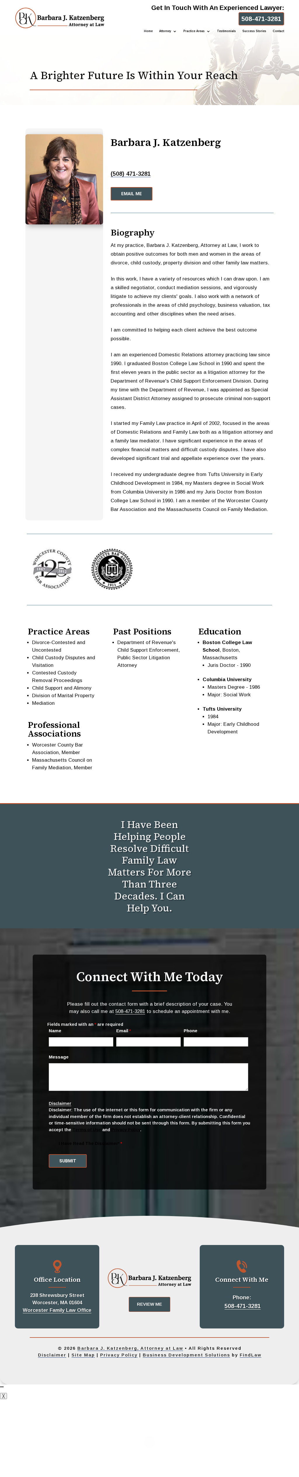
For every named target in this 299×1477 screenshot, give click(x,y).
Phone (190, 1030)
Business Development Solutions (186, 1354)
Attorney (165, 31)
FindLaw (250, 1354)
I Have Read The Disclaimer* (90, 1143)
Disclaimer (60, 1103)
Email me (131, 193)
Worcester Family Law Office (57, 1310)
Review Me (149, 1304)
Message (59, 1056)
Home (148, 31)
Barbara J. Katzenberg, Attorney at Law (130, 1348)
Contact (278, 31)
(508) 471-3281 (131, 173)
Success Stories (254, 31)
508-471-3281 (261, 18)
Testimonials (226, 31)
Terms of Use (86, 1129)
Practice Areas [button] (194, 31)
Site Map (83, 1354)
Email (123, 1030)
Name (55, 1030)
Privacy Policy (125, 1129)
